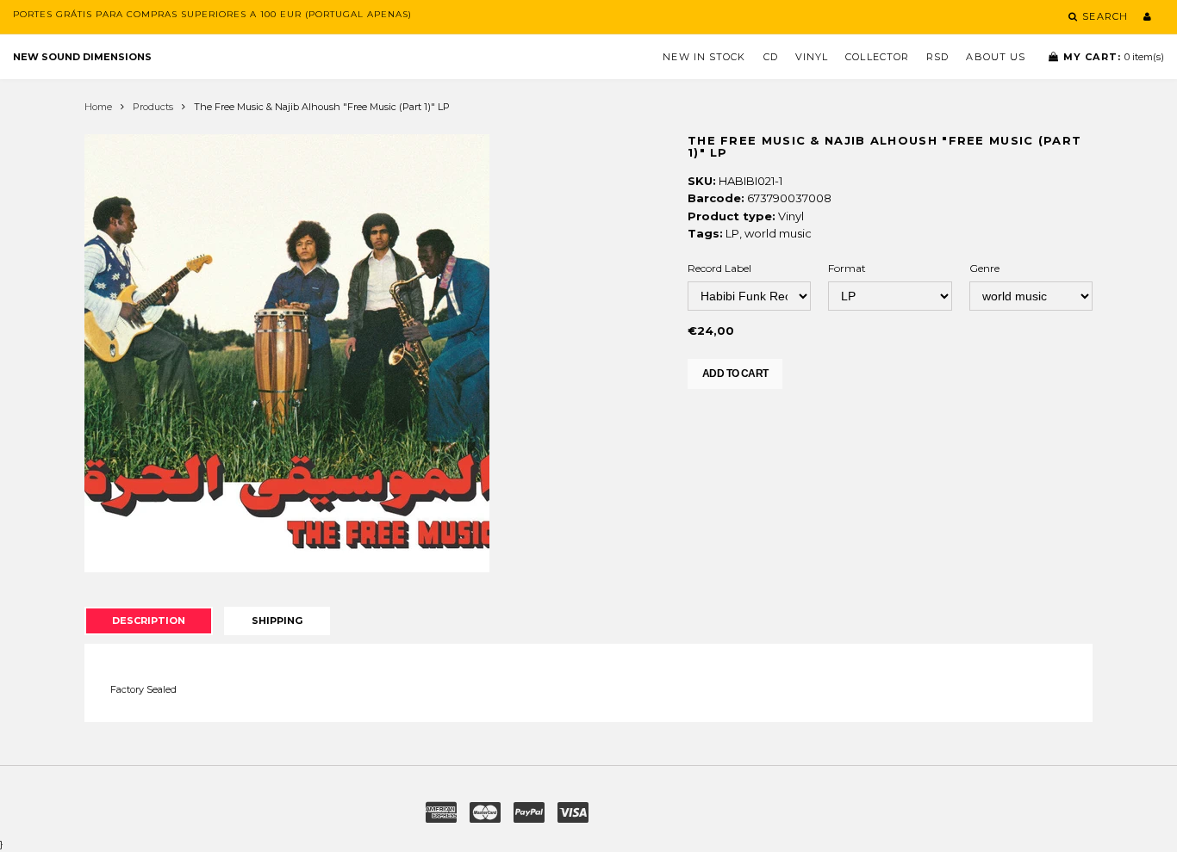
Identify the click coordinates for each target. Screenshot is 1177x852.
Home (98, 107)
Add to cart (735, 373)
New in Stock (704, 57)
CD (770, 57)
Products (153, 107)
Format (847, 268)
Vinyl (812, 57)
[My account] (1147, 16)
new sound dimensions (82, 57)
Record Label (719, 268)
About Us (995, 57)
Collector (877, 57)
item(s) (1113, 57)
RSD (937, 57)
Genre (984, 268)
